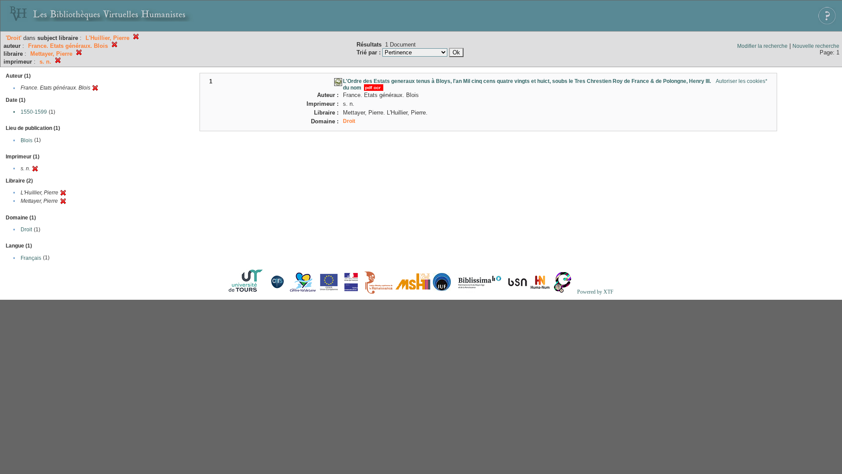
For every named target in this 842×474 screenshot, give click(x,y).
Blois (26, 140)
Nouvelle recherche (815, 46)
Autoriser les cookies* (741, 81)
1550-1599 (34, 112)
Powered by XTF (595, 292)
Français (31, 258)
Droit (26, 229)
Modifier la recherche (762, 46)
